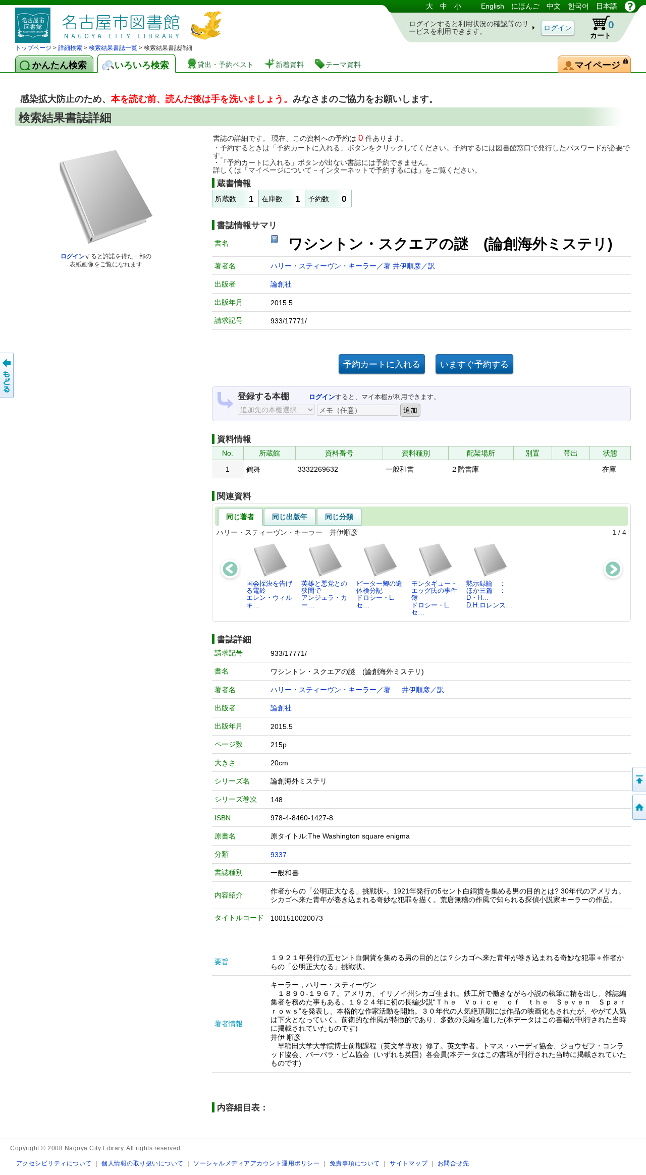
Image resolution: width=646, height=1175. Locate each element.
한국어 (578, 6)
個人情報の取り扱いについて (142, 1163)
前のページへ (7, 375)
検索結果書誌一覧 (113, 47)
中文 (554, 6)
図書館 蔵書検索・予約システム (121, 21)
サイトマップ (408, 1163)
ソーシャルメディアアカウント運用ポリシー (256, 1163)
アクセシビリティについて (54, 1163)
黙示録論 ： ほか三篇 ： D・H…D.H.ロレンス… (489, 594)
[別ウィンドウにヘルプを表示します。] (630, 6)
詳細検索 (70, 47)
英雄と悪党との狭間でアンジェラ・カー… (324, 594)
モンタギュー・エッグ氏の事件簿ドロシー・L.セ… (434, 598)
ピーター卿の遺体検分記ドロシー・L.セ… (379, 594)
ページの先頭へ (638, 779)
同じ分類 (339, 517)
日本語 (606, 6)
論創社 (281, 284)
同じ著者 (240, 517)
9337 (279, 855)
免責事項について (355, 1163)
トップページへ (638, 807)
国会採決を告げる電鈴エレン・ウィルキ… (269, 594)
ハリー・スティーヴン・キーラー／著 (332, 266)
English (492, 6)
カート (602, 29)
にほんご (525, 6)
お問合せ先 (453, 1163)
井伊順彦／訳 (414, 266)
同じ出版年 (289, 517)
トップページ (33, 47)
